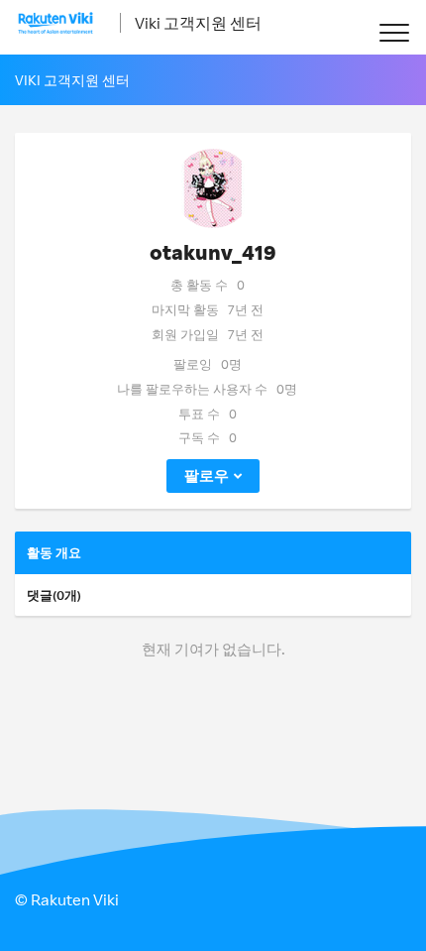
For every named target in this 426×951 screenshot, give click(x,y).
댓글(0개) (54, 595)
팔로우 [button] (206, 475)
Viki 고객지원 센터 (198, 23)
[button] (394, 32)
